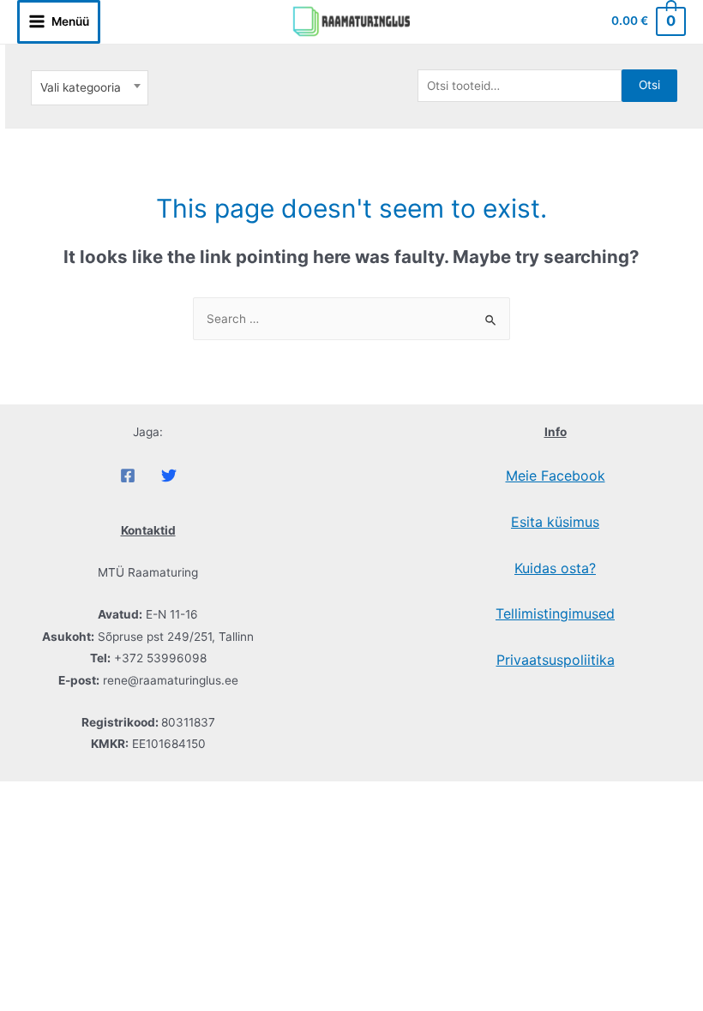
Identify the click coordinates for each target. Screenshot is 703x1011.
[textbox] (89, 87)
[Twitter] (169, 475)
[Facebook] (127, 475)
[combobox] (89, 87)
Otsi (649, 85)
